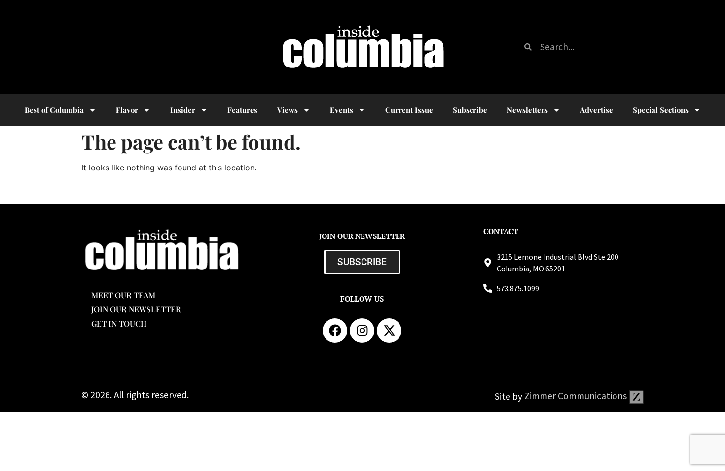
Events (341, 110)
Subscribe (470, 110)
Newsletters (527, 110)
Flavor (127, 110)
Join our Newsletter (136, 309)
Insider (182, 110)
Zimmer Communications (576, 396)
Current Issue (409, 110)
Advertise (596, 110)
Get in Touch (118, 323)
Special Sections (661, 110)
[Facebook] (335, 330)
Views (287, 110)
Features (242, 110)
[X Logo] (389, 330)
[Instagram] (362, 330)
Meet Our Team (123, 295)
